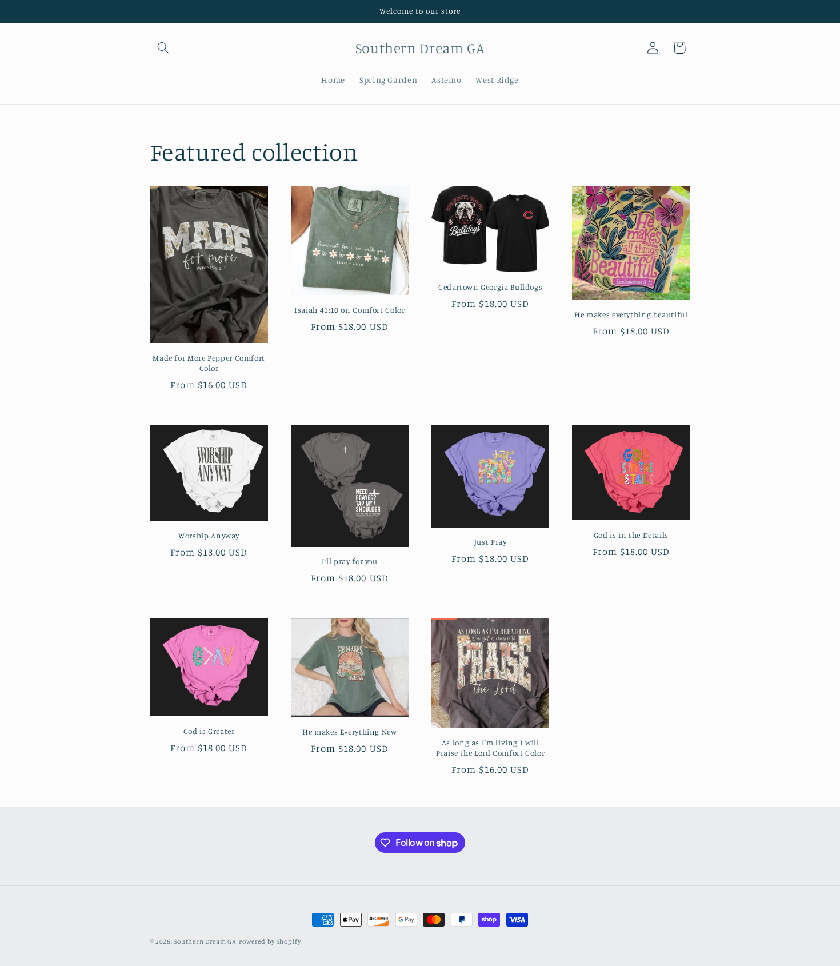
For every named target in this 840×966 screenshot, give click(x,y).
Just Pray (490, 541)
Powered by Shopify (270, 941)
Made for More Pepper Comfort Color (209, 363)
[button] (163, 48)
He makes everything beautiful (630, 314)
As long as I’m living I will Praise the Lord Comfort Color (490, 747)
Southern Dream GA (205, 941)
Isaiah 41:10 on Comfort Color (349, 309)
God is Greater (209, 731)
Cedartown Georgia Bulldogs (490, 287)
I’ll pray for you (350, 561)
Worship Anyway (208, 535)
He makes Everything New (349, 731)
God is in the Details (631, 535)
